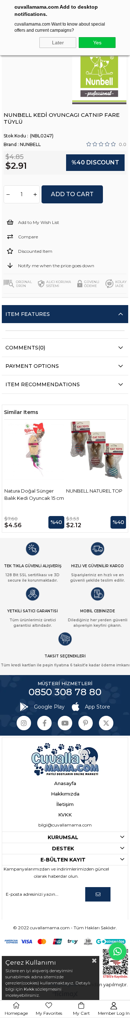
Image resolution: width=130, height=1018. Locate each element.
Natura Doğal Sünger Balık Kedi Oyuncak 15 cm (34, 494)
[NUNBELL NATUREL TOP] (96, 450)
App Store (97, 707)
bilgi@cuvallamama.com (65, 825)
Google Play (49, 707)
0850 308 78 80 (65, 692)
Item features (27, 314)
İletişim (65, 804)
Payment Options (32, 366)
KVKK (65, 815)
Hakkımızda (65, 794)
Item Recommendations (42, 384)
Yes (97, 42)
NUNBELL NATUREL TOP (94, 491)
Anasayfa (65, 783)
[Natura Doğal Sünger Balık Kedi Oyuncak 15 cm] (34, 450)
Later (58, 42)
